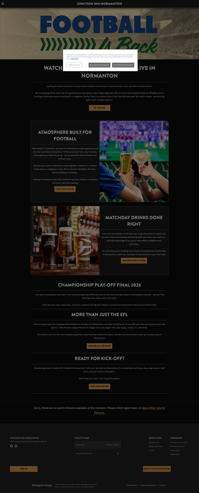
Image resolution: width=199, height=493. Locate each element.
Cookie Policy (74, 59)
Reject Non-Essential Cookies (99, 65)
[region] (100, 60)
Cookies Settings (74, 65)
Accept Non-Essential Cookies (123, 65)
